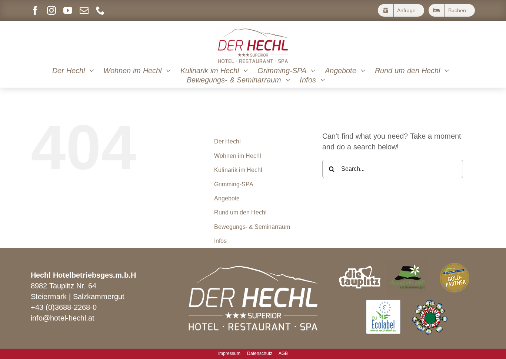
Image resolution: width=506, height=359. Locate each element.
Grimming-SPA (233, 184)
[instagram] (51, 10)
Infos (220, 241)
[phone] (100, 10)
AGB (283, 353)
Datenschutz (259, 353)
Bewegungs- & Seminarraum (252, 227)
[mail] (84, 10)
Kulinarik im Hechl (238, 170)
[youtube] (67, 10)
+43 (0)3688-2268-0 (64, 307)
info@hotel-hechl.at (62, 318)
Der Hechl (227, 141)
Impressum (229, 353)
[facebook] (35, 10)
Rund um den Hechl (240, 212)
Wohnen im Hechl (237, 156)
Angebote (227, 198)
